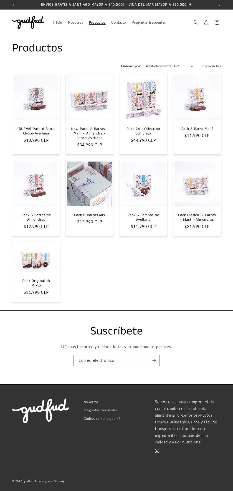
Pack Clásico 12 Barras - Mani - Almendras (197, 217)
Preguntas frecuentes (101, 410)
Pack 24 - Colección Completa (143, 131)
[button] (195, 22)
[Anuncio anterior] (13, 4)
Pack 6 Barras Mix (89, 215)
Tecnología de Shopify (50, 481)
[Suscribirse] (154, 360)
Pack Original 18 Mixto (36, 283)
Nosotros (91, 402)
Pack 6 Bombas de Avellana (143, 217)
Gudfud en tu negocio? (102, 418)
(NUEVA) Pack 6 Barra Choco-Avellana (36, 131)
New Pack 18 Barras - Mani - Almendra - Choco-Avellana (89, 134)
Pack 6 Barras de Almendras (36, 217)
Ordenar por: (131, 66)
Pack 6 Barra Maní (197, 129)
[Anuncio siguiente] (220, 4)
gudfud (28, 481)
